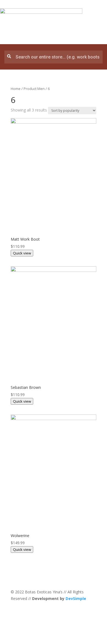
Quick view (22, 253)
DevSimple (76, 598)
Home (16, 88)
